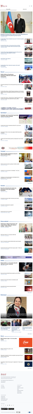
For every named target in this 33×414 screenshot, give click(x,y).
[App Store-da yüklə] (4, 409)
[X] (5, 405)
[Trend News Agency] (3, 374)
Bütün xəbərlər (30, 183)
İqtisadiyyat (4, 112)
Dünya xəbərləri (4, 221)
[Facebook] (3, 405)
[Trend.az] (4, 6)
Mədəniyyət (4, 295)
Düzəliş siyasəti (19, 391)
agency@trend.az (3, 382)
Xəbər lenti (25, 9)
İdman (2, 336)
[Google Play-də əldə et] (11, 409)
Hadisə (2, 260)
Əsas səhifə (8, 9)
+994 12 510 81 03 (3, 381)
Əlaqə (18, 389)
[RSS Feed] (13, 405)
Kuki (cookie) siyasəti (4, 400)
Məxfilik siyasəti (3, 397)
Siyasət (2, 72)
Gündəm (3, 185)
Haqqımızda (18, 386)
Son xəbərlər (2, 386)
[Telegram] (9, 405)
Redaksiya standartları (20, 390)
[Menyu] (31, 6)
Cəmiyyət (3, 151)
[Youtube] (7, 405)
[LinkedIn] (11, 405)
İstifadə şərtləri (3, 396)
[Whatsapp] (2, 405)
